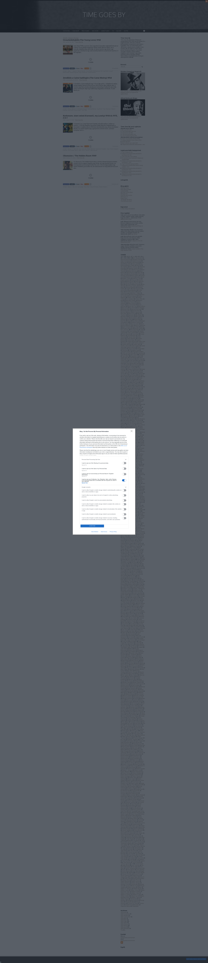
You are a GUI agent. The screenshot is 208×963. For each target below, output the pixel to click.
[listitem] (104, 459)
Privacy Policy (113, 531)
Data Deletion (94, 531)
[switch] (124, 463)
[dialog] (104, 481)
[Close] (132, 431)
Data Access (104, 531)
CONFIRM (92, 526)
